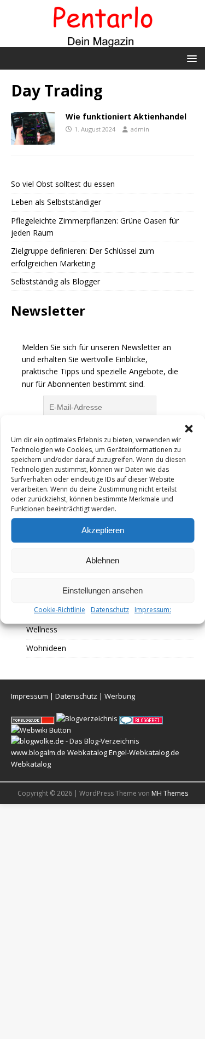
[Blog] (87, 718)
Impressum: (152, 609)
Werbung (119, 696)
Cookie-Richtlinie (59, 609)
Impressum (29, 696)
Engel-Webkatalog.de (144, 752)
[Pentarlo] (102, 41)
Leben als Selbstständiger (56, 202)
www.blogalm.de (38, 752)
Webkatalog (87, 752)
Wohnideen (46, 648)
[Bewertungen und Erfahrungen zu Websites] (41, 730)
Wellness (41, 629)
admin (140, 129)
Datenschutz (110, 609)
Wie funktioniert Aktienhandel (126, 116)
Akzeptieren (102, 530)
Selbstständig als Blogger (55, 281)
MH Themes (169, 793)
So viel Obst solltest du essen (63, 184)
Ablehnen (102, 560)
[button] (188, 428)
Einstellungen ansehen (102, 590)
